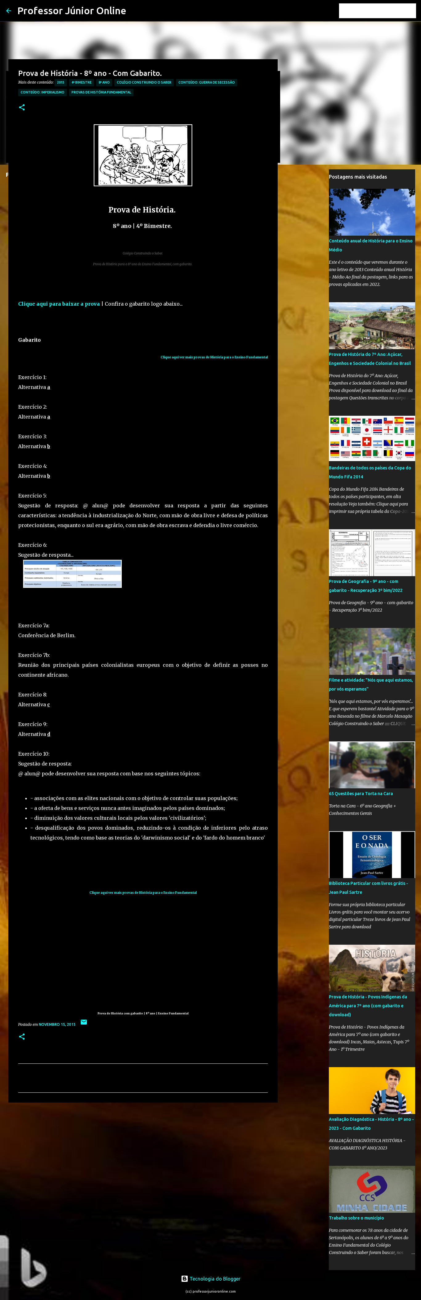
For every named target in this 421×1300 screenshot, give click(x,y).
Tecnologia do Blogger (214, 1278)
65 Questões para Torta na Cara (361, 793)
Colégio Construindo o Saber (144, 82)
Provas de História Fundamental (101, 92)
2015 (60, 82)
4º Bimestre (82, 82)
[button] (22, 108)
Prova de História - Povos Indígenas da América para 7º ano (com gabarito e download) (368, 1005)
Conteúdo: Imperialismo (42, 92)
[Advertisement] (130, 323)
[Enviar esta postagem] (84, 1024)
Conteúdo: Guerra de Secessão (206, 82)
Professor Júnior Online (71, 10)
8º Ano (104, 82)
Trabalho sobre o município (356, 1217)
